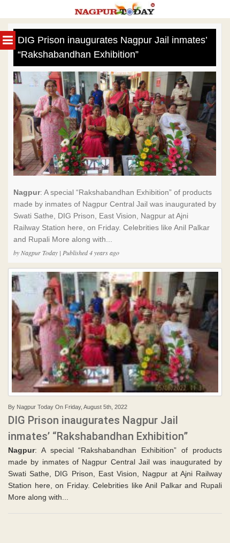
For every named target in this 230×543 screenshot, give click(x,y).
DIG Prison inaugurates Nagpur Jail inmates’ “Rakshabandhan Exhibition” (113, 47)
